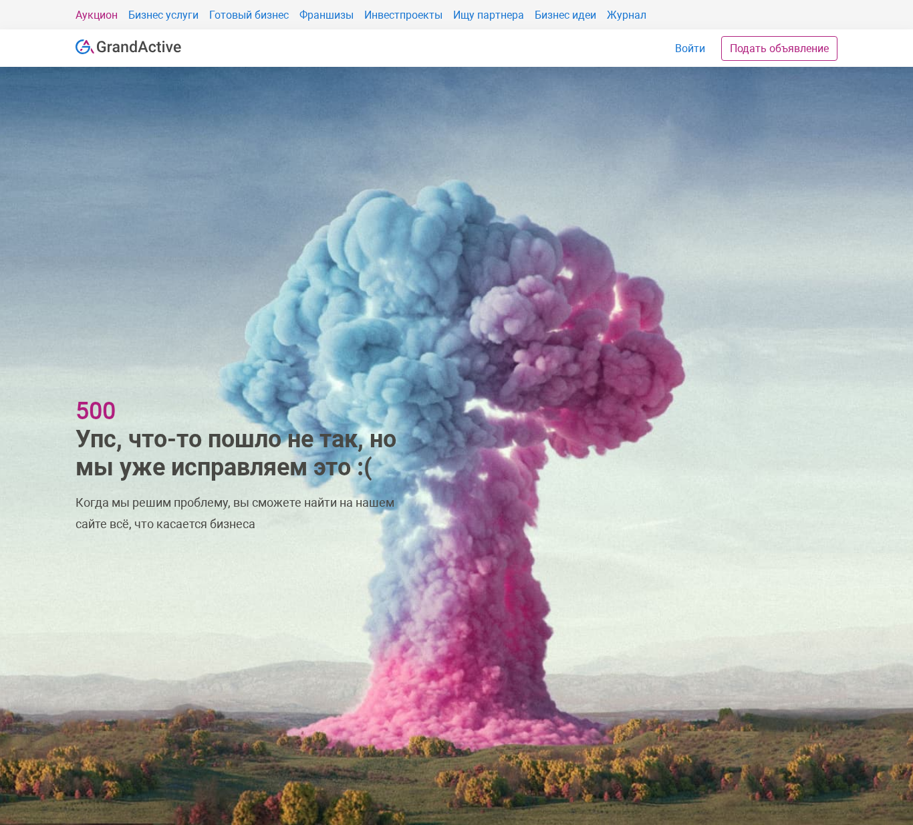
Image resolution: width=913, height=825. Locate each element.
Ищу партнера (488, 15)
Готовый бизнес (249, 15)
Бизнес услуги (163, 15)
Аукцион (97, 15)
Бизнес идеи (565, 15)
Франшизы (326, 15)
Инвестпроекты (403, 15)
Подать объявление (779, 48)
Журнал (626, 15)
